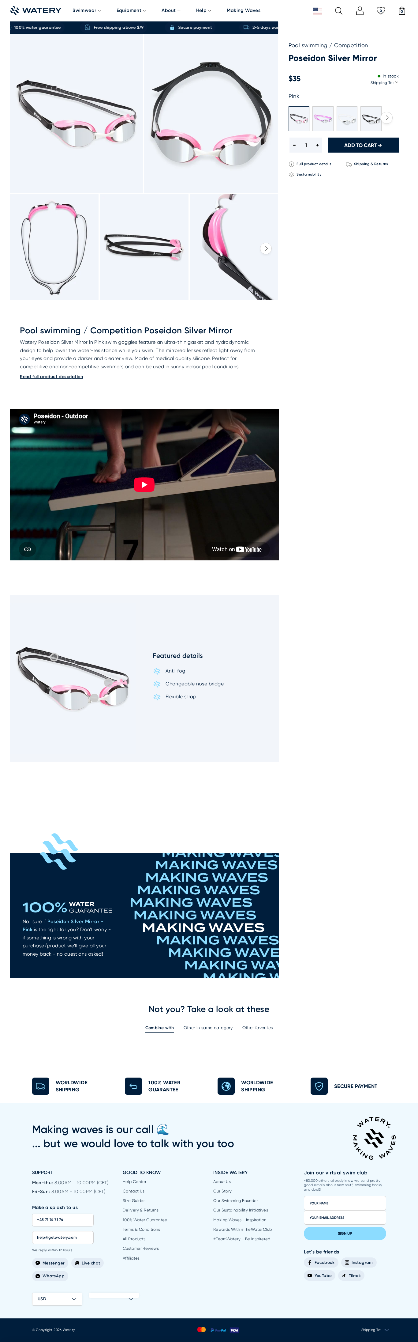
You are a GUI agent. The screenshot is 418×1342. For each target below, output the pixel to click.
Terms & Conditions (141, 1229)
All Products (134, 1239)
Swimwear (84, 10)
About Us (222, 1181)
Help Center (134, 1181)
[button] (266, 249)
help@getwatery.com (57, 1237)
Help (201, 10)
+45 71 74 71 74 (50, 1219)
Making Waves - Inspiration (239, 1220)
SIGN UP (345, 1233)
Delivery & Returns (141, 1210)
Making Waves (243, 10)
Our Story (222, 1191)
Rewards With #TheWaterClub (242, 1229)
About (169, 10)
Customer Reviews (141, 1248)
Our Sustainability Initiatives (240, 1210)
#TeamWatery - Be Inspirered (242, 1239)
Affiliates (131, 1258)
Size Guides (134, 1200)
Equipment (129, 10)
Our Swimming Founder (235, 1200)
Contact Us (134, 1191)
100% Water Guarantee (145, 1220)
